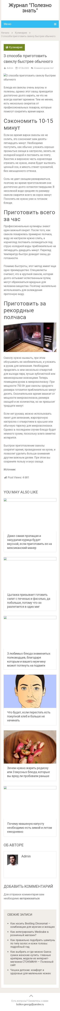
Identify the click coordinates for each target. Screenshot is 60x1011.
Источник (10, 469)
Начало (5, 32)
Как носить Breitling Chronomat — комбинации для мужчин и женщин (32, 925)
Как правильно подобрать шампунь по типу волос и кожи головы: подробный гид (32, 943)
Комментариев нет (44, 68)
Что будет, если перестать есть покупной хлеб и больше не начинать (28, 716)
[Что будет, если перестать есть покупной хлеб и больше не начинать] (30, 691)
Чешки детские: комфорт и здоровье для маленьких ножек (30, 971)
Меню (7, 24)
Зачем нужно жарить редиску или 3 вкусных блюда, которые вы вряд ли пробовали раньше (28, 772)
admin (10, 68)
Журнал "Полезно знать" (30, 7)
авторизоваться (30, 898)
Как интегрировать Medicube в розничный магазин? (29, 933)
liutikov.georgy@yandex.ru (30, 1004)
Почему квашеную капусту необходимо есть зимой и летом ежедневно (29, 827)
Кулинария (21, 32)
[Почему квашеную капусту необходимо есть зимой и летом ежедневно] (30, 802)
